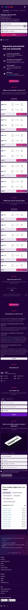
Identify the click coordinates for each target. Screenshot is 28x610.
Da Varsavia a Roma (6, 523)
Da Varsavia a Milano (6, 512)
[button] (2, 7)
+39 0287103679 (7, 338)
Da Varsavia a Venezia (6, 517)
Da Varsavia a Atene (6, 526)
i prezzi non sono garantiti (6, 539)
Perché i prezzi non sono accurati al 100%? (12, 547)
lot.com (21, 338)
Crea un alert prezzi (11, 75)
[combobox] (15, 403)
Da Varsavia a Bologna (7, 514)
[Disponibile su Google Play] (4, 600)
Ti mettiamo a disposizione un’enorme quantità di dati (13, 545)
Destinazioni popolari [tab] (17, 492)
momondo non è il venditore (9, 542)
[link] (14, 81)
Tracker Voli (12, 339)
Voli (8, 552)
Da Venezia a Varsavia (6, 519)
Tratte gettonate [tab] (6, 492)
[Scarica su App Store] (11, 600)
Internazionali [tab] (14, 98)
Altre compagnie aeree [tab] (8, 498)
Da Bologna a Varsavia (7, 508)
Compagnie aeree (14, 552)
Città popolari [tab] (17, 495)
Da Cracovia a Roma (6, 515)
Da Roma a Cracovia (6, 521)
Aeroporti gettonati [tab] (7, 495)
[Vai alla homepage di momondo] (8, 7)
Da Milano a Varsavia (6, 510)
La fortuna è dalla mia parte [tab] (9, 501)
